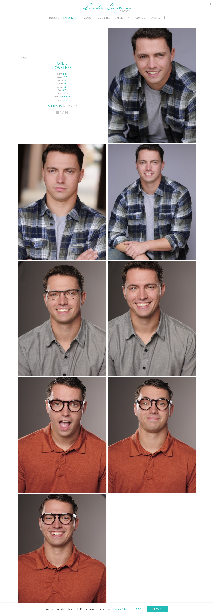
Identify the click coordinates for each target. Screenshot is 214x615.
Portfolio (54, 106)
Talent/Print (71, 17)
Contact (141, 17)
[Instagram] (164, 18)
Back (24, 58)
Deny (138, 609)
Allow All (157, 609)
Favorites (103, 17)
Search (88, 17)
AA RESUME (70, 106)
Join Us (118, 17)
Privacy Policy (121, 609)
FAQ (128, 17)
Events (155, 17)
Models (54, 17)
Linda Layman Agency (107, 8)
